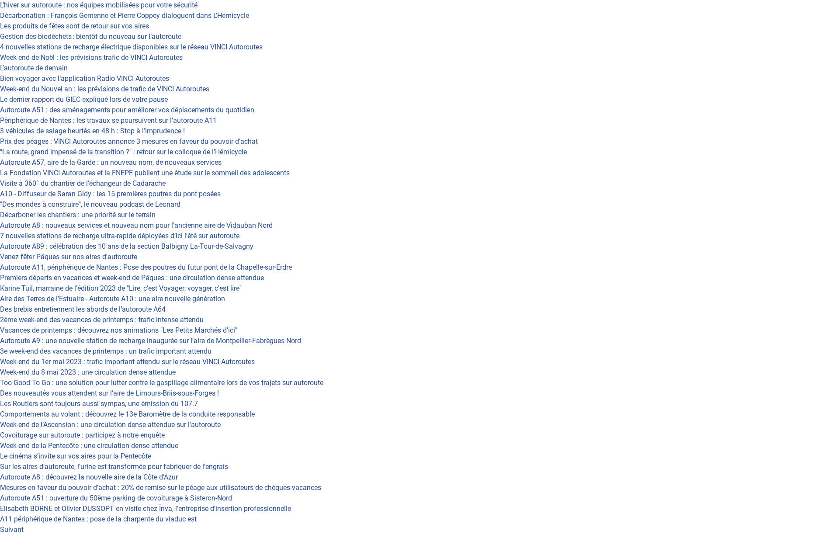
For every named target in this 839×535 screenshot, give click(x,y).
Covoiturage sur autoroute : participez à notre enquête (82, 435)
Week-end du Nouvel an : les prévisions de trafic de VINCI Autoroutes (104, 89)
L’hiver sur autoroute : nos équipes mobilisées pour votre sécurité (99, 5)
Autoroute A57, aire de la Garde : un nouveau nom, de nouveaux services (111, 162)
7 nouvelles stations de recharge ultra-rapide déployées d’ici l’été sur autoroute (119, 236)
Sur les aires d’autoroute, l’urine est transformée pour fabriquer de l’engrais (114, 466)
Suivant (12, 529)
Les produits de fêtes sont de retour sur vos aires (74, 26)
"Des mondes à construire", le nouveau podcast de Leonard (90, 204)
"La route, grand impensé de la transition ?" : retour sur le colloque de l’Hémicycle (123, 152)
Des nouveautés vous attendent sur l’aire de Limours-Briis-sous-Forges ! (109, 393)
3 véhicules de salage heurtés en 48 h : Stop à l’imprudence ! (92, 131)
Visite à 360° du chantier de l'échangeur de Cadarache (83, 183)
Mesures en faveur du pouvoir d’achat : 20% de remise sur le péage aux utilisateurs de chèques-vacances (160, 487)
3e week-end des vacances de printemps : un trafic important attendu (105, 351)
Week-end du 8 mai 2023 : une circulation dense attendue (88, 372)
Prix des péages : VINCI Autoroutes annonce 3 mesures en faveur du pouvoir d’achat (129, 141)
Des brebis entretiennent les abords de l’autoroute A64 (83, 309)
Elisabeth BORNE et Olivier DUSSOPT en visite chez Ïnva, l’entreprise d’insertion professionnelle (145, 508)
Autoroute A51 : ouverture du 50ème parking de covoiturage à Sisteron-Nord (116, 498)
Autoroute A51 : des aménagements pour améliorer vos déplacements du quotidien (127, 110)
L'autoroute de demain (34, 68)
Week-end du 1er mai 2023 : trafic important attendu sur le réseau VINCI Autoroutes (127, 362)
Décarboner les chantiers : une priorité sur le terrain (78, 215)
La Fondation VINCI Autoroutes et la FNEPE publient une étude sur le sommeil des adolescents (145, 173)
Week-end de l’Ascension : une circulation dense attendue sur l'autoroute (110, 424)
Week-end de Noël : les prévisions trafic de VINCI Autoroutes (91, 57)
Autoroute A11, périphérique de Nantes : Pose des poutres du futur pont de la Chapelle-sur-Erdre (146, 267)
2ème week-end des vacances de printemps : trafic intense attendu (102, 320)
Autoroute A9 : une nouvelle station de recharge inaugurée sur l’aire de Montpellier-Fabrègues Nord (150, 341)
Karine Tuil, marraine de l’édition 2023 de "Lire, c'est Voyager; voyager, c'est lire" (121, 288)
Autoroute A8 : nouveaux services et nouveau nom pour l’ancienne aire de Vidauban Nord (136, 225)
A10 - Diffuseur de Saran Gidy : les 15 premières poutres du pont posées (110, 194)
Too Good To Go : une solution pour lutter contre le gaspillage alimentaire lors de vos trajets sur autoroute (161, 383)
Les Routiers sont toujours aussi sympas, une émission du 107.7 (99, 404)
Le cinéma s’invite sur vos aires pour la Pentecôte (75, 456)
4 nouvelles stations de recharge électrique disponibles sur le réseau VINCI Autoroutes (131, 47)
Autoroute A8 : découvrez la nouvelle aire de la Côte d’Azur (89, 477)
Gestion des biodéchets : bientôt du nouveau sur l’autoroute (90, 36)
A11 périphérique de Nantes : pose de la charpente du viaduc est (98, 519)
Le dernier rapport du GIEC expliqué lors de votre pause (84, 99)
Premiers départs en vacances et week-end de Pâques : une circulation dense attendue (132, 278)
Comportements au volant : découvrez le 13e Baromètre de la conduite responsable (127, 414)
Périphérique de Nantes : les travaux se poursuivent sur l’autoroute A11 (108, 120)
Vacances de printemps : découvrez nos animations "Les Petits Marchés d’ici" (118, 330)
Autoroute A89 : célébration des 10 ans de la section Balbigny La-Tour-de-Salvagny (126, 246)
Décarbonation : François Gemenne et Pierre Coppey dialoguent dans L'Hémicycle (124, 15)
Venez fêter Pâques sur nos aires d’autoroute (68, 257)
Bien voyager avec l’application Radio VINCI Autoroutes (84, 78)
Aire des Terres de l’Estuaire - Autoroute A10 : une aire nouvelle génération (112, 299)
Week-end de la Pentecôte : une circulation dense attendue (89, 445)
